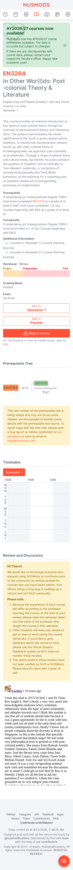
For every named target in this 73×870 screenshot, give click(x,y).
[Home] (36, 5)
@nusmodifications (16, 838)
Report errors (39, 333)
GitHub (11, 814)
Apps (60, 814)
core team (62, 838)
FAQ (5, 344)
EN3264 (11, 387)
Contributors (41, 818)
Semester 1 (14, 472)
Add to (36, 308)
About (15, 818)
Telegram (25, 814)
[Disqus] (36, 734)
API (36, 814)
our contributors (46, 841)
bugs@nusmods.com (21, 440)
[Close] (64, 45)
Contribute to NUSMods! (36, 822)
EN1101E (38, 201)
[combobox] (36, 308)
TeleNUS (48, 814)
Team (26, 818)
